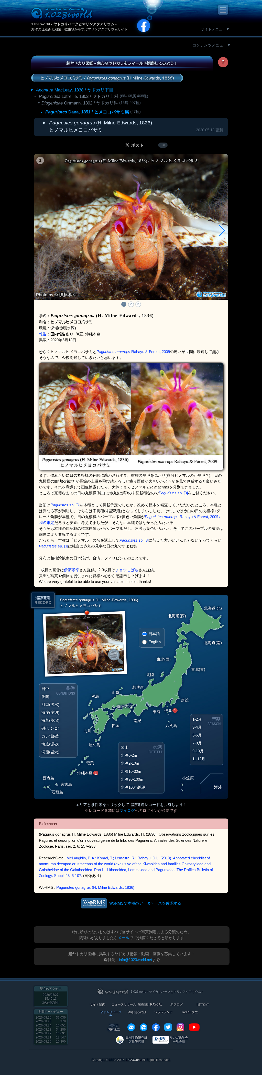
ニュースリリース (124, 1004)
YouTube (194, 1027)
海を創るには (137, 1012)
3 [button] (138, 304)
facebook (156, 1027)
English (154, 642)
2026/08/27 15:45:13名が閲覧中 (50, 998)
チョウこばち (126, 570)
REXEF (143, 1027)
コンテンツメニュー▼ (211, 45)
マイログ (127, 810)
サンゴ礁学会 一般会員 (179, 1039)
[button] (222, 230)
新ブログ (176, 1004)
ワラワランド (163, 1012)
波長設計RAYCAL (150, 1004)
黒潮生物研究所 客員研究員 (136, 1039)
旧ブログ (203, 1004)
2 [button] (131, 304)
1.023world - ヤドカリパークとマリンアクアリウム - (74, 24)
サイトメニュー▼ (215, 29)
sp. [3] (173, 493)
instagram (180, 1027)
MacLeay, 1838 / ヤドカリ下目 (74, 90)
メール (123, 938)
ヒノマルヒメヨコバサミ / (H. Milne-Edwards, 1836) (107, 77)
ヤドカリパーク (111, 1012)
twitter (168, 1027)
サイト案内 (97, 1004)
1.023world (133, 1060)
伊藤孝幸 (71, 570)
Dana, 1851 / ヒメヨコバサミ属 (87, 112)
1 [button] (124, 304)
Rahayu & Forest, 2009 (133, 351)
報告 (43, 334)
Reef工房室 (190, 1012)
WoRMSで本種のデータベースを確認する (145, 903)
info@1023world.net (135, 959)
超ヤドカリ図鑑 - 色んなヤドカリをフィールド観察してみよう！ (122, 63)
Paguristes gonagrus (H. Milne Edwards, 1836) (95, 887)
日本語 (154, 634)
